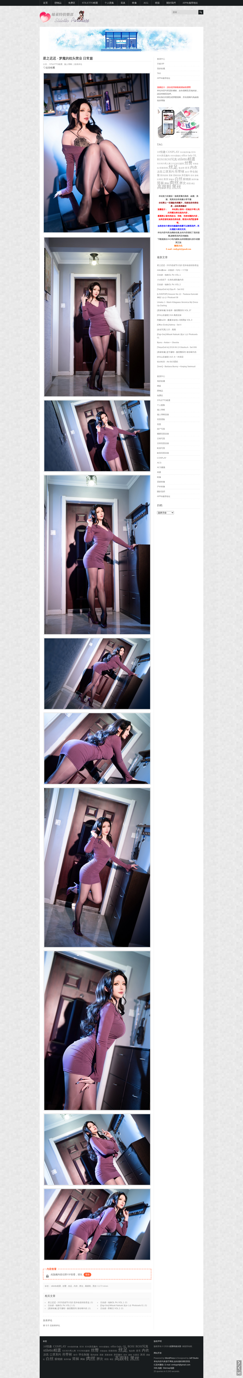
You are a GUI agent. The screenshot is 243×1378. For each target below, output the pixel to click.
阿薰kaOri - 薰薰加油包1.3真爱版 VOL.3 (174, 320)
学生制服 (84, 1354)
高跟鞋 (88, 1286)
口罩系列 (168, 171)
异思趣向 (186, 175)
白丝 (178, 179)
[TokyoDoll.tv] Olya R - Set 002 (170, 289)
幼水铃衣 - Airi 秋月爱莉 (167, 362)
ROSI (160, 159)
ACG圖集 (161, 467)
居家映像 (161, 482)
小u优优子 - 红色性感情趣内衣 (170, 280)
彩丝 (192, 175)
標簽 (157, 3)
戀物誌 (58, 3)
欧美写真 (161, 448)
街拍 (188, 183)
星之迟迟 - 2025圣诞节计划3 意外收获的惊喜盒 (69, 1302)
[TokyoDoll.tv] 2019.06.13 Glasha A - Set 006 (177, 347)
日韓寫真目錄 (163, 443)
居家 (171, 175)
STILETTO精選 (90, 3)
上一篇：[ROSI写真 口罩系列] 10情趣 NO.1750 (239, 1367)
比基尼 (160, 179)
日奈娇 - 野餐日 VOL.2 (110, 1308)
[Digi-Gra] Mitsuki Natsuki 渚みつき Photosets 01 (122, 1305)
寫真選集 (161, 419)
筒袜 (160, 183)
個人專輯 (68, 64)
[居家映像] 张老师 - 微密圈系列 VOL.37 (174, 310)
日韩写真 (161, 438)
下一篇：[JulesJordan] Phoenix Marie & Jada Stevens (239, 1362)
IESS (193, 152)
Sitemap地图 (168, 1368)
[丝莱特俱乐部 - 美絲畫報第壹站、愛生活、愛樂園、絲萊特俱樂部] (64, 22)
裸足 (193, 184)
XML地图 (158, 1368)
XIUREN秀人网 (164, 164)
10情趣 (161, 152)
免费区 (71, 3)
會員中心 (161, 59)
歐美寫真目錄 (163, 453)
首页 (45, 3)
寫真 (123, 3)
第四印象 (195, 179)
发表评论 (78, 64)
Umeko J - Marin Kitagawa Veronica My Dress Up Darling (177, 304)
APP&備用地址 (190, 3)
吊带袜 (179, 171)
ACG (145, 3)
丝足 (70, 1286)
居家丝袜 (177, 175)
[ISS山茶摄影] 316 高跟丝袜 (169, 315)
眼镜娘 (187, 179)
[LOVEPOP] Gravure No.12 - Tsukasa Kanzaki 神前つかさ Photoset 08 (177, 296)
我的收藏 (161, 68)
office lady (186, 155)
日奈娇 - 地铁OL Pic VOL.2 (60, 1305)
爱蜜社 (171, 179)
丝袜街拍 (163, 168)
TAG (159, 73)
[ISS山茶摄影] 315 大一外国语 (170, 357)
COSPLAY (172, 152)
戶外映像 (161, 486)
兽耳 (187, 168)
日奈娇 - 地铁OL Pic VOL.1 (112, 1302)
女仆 (187, 172)
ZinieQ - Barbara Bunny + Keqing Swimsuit (176, 366)
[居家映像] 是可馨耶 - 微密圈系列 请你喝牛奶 (67, 1308)
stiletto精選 (56, 1286)
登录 (87, 1274)
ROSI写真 (170, 159)
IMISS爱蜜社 (175, 156)
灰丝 (165, 179)
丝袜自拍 (103, 1351)
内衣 (76, 1286)
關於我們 (171, 3)
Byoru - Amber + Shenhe (168, 342)
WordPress (170, 1358)
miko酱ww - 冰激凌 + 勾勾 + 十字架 (172, 270)
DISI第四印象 (185, 152)
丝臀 (64, 1286)
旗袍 (196, 175)
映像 (134, 3)
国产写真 (161, 429)
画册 (159, 472)
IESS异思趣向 (163, 155)
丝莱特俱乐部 (175, 1346)
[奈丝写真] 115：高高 (166, 329)
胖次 (81, 1286)
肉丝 (174, 182)
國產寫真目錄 (163, 434)
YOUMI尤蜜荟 (177, 164)
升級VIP (160, 64)
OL (195, 155)
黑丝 (95, 1286)
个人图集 (109, 3)
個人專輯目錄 (163, 414)
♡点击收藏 (49, 67)
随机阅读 (239, 1373)
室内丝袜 (164, 175)
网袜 (166, 183)
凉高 (159, 171)
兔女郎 (181, 168)
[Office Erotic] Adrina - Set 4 (169, 325)
